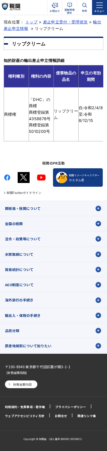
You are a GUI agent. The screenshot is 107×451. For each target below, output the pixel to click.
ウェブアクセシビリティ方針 (24, 416)
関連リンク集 (86, 416)
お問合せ (61, 416)
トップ (31, 21)
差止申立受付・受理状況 (65, 21)
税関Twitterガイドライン (24, 192)
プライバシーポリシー (70, 407)
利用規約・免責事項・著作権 (25, 407)
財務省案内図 (22, 384)
